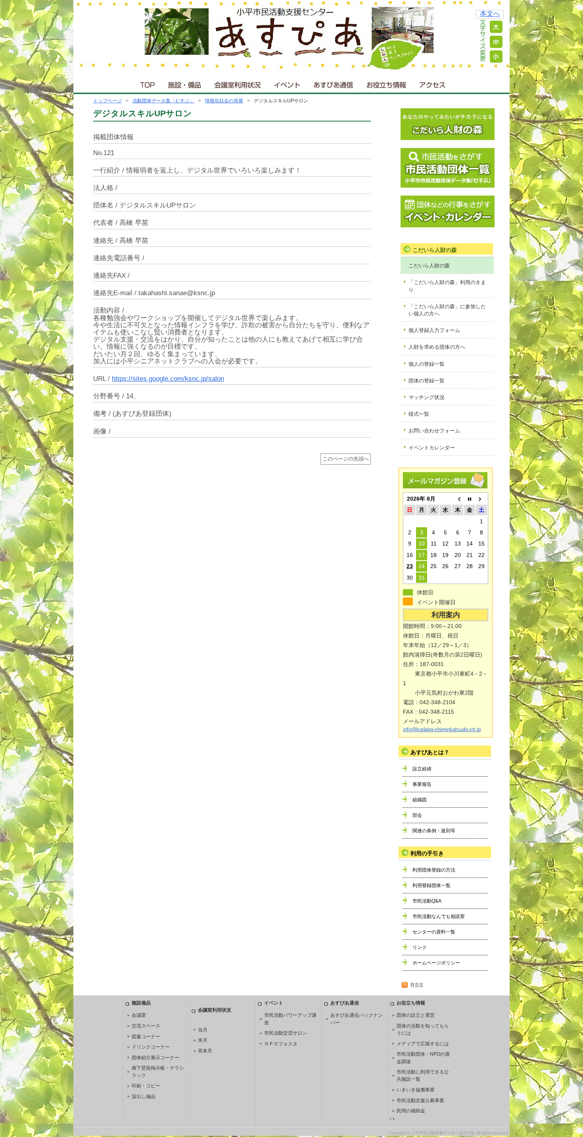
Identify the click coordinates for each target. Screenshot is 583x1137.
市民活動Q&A (426, 901)
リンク (419, 947)
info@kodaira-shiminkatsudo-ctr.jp (442, 729)
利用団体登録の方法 (433, 870)
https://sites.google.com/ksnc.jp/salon (168, 378)
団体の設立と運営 (416, 1015)
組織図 (419, 800)
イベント (287, 83)
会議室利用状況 (238, 83)
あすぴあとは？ (429, 752)
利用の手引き (427, 853)
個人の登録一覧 (426, 364)
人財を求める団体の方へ (436, 347)
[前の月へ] (457, 499)
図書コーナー (146, 1036)
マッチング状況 (426, 397)
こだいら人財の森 (429, 266)
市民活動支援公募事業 (420, 1100)
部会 (417, 815)
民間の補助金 (411, 1111)
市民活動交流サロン (285, 1033)
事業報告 (421, 784)
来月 (202, 1040)
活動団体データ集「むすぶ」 (163, 101)
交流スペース (146, 1026)
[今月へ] (469, 499)
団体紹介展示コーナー (155, 1057)
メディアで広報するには (423, 1044)
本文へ (490, 13)
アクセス (433, 83)
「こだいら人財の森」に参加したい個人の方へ (447, 310)
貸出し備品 (143, 1096)
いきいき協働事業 (416, 1090)
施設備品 (141, 1003)
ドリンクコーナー (151, 1047)
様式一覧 (418, 414)
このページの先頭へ (345, 459)
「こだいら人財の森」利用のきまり (447, 285)
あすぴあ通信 (333, 83)
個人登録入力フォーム (434, 330)
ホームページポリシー (436, 963)
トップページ (107, 101)
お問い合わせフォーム (434, 431)
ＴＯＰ (146, 83)
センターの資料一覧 (433, 932)
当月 (202, 1030)
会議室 (139, 1015)
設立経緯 (421, 769)
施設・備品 (185, 83)
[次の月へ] (481, 499)
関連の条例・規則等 (433, 831)
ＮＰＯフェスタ (280, 1044)
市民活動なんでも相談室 (438, 916)
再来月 (205, 1051)
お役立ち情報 (386, 83)
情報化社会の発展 (224, 101)
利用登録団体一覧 (431, 885)
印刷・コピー (146, 1086)
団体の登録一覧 (426, 381)
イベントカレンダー (431, 448)
